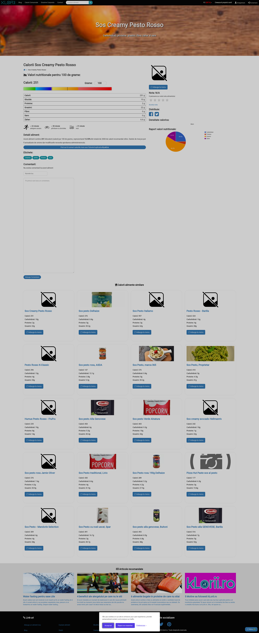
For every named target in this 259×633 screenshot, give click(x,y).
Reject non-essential (125, 625)
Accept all (108, 625)
